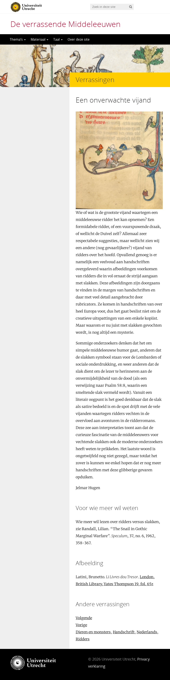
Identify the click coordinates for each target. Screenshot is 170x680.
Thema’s (17, 39)
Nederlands (147, 632)
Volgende (84, 618)
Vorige (81, 625)
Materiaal (38, 39)
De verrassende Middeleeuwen (65, 23)
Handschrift (124, 632)
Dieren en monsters (93, 632)
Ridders (83, 639)
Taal (57, 39)
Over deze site (79, 39)
